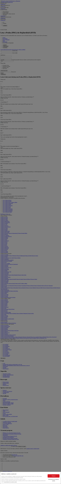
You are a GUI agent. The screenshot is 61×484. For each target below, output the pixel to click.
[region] (30, 478)
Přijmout (53, 476)
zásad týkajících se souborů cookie (10, 482)
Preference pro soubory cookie (53, 480)
